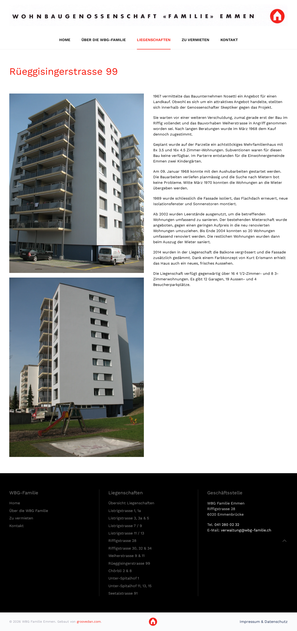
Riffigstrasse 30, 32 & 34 (130, 548)
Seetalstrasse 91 (123, 593)
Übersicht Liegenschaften (131, 503)
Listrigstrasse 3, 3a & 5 (128, 518)
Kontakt (229, 40)
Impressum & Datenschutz (264, 621)
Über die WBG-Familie (103, 40)
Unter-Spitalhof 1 (123, 578)
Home (64, 40)
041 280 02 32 (226, 524)
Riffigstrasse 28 (122, 540)
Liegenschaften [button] (154, 40)
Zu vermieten (195, 40)
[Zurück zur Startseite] (148, 15)
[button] (284, 540)
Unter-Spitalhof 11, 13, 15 (130, 586)
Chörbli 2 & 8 (120, 571)
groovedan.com (89, 621)
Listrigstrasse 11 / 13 (126, 533)
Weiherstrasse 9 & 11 (126, 555)
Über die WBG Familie (28, 510)
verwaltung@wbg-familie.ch (246, 530)
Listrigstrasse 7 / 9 (125, 526)
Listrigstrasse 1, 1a (124, 510)
